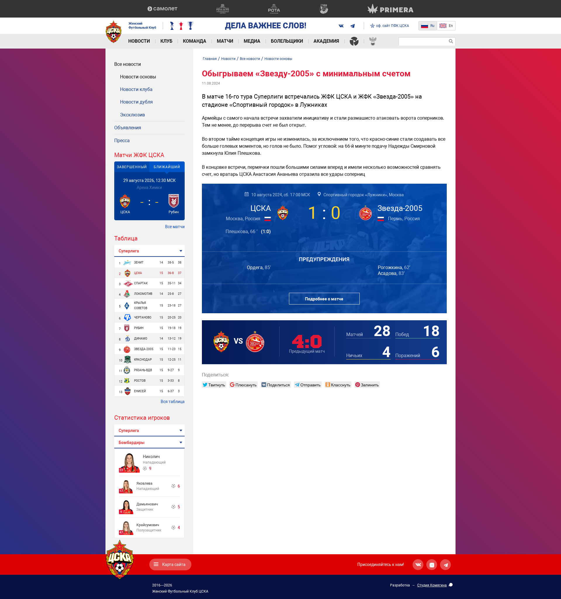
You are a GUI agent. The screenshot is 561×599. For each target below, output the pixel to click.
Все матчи (175, 226)
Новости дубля (136, 102)
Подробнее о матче (324, 299)
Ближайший (167, 167)
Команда (194, 41)
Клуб (166, 41)
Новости (139, 41)
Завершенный (132, 167)
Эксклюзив (132, 115)
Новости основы (138, 77)
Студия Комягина (432, 585)
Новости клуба (136, 89)
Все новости (127, 64)
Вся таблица (173, 401)
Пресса (122, 140)
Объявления (127, 127)
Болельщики (287, 41)
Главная (210, 59)
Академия (326, 41)
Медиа (252, 41)
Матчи (225, 41)
